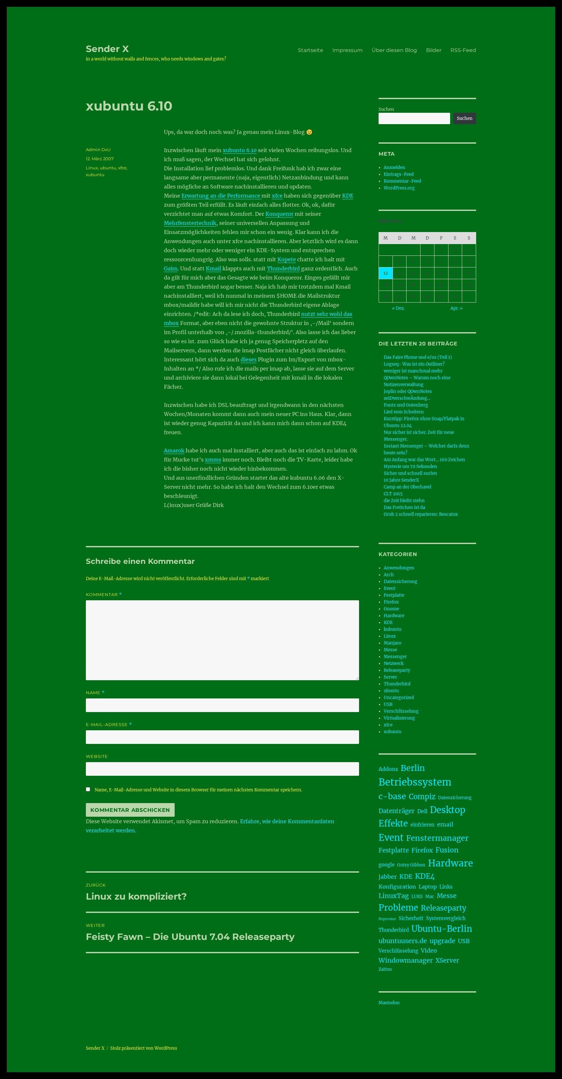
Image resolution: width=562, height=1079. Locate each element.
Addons (388, 769)
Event (389, 588)
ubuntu (108, 167)
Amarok (174, 450)
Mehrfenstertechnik (190, 223)
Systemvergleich (446, 918)
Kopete (286, 259)
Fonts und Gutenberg (406, 405)
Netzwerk (394, 663)
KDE (347, 195)
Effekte (393, 823)
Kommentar (104, 594)
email (445, 824)
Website (97, 756)
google (387, 865)
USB (388, 704)
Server (390, 677)
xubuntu (95, 174)
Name (95, 693)
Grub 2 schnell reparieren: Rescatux (421, 514)
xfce (277, 195)
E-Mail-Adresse (109, 724)
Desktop (447, 809)
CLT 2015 (393, 494)
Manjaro (392, 643)
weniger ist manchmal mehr (413, 371)
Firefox (391, 602)
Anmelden (394, 167)
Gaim (171, 268)
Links (446, 887)
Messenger (395, 656)
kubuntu (392, 629)
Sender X (107, 48)
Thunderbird (283, 268)
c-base (392, 796)
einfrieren (422, 825)
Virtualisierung (399, 718)
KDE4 (425, 876)
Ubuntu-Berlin (441, 929)
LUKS (417, 896)
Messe (390, 650)
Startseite (310, 50)
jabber (388, 876)
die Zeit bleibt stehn (404, 500)
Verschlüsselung (401, 711)
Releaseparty (397, 670)
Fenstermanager (437, 838)
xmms (213, 459)
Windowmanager (406, 960)
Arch (389, 575)
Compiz (422, 796)
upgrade (442, 941)
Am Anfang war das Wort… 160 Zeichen (424, 459)
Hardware (394, 615)
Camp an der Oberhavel (407, 487)
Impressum (347, 50)
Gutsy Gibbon (411, 865)
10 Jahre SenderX (401, 480)
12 (385, 273)
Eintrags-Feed (399, 174)
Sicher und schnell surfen (410, 473)
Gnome (391, 609)
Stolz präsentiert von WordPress (143, 1048)
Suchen (386, 109)
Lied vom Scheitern (404, 412)
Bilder (433, 50)
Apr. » (456, 308)
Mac (429, 896)
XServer (447, 960)
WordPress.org (399, 188)
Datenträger (397, 811)
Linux (92, 167)
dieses (249, 359)
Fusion (447, 850)
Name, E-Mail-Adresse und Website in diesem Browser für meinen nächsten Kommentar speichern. (198, 790)
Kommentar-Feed (402, 181)
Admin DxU (98, 149)
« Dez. (398, 308)
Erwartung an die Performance (221, 195)
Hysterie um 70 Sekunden (410, 466)
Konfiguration (397, 886)
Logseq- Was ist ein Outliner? (414, 364)
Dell (422, 811)
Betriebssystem (415, 782)
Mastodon (389, 1003)
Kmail (213, 268)
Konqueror (279, 214)
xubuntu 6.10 (240, 150)
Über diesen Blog (394, 50)
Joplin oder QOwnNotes (408, 391)
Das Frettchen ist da (404, 507)
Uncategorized (399, 697)
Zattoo (385, 969)
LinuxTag (394, 896)
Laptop (428, 886)
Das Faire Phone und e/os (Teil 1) (418, 357)
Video (429, 950)
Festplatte (394, 595)
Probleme (398, 908)
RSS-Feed (463, 50)
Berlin (413, 768)
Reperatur (387, 919)
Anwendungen (399, 568)
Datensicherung (400, 581)
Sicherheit (411, 918)
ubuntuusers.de (403, 941)
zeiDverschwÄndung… (407, 398)
